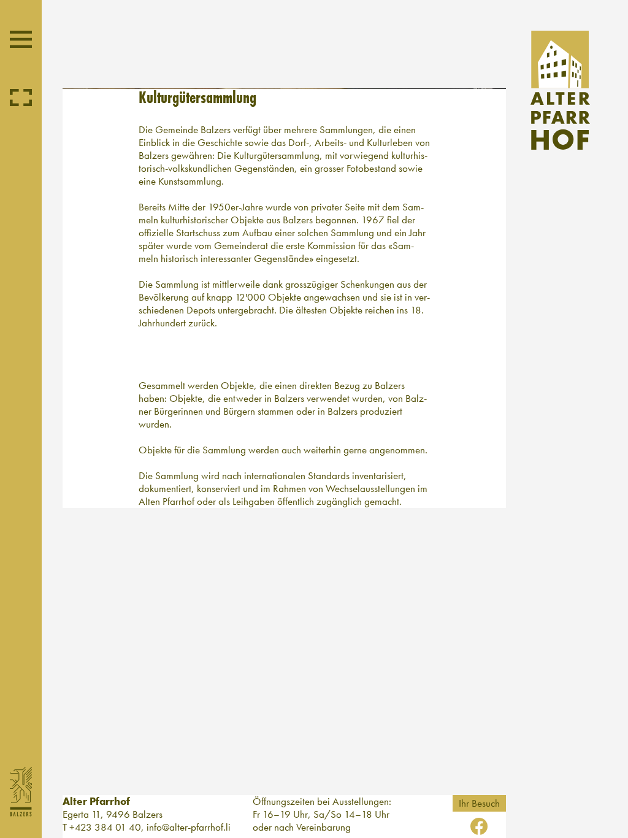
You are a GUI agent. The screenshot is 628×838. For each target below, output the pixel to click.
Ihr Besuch (479, 803)
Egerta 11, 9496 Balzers (113, 814)
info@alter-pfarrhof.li (189, 827)
